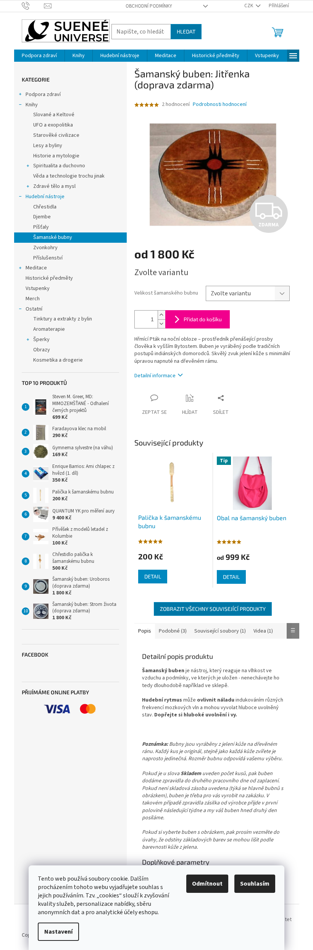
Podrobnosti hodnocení (220, 104)
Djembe (42, 217)
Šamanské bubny (52, 237)
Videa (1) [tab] (263, 631)
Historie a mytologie (56, 156)
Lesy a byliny (47, 145)
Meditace (36, 268)
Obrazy (41, 350)
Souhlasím (254, 884)
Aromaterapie (49, 329)
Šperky (41, 339)
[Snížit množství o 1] (161, 323)
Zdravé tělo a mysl (54, 186)
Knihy (32, 105)
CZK (249, 5)
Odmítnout (207, 884)
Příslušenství (48, 258)
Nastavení (58, 932)
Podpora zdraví (43, 94)
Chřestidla (44, 207)
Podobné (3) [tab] (173, 631)
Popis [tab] (144, 631)
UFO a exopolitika (53, 125)
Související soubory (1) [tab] (220, 631)
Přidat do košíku (203, 319)
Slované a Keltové (53, 115)
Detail (152, 576)
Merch (33, 299)
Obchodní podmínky (149, 6)
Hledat (186, 31)
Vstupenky (38, 288)
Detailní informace (155, 376)
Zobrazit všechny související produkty (213, 609)
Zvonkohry (45, 248)
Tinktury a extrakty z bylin (62, 319)
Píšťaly (41, 227)
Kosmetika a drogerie (58, 360)
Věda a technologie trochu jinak (69, 176)
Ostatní (34, 309)
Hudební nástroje (45, 196)
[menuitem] (39, 56)
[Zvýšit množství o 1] (161, 315)
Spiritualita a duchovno (59, 166)
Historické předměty (49, 278)
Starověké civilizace (56, 135)
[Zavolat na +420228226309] (33, 5)
